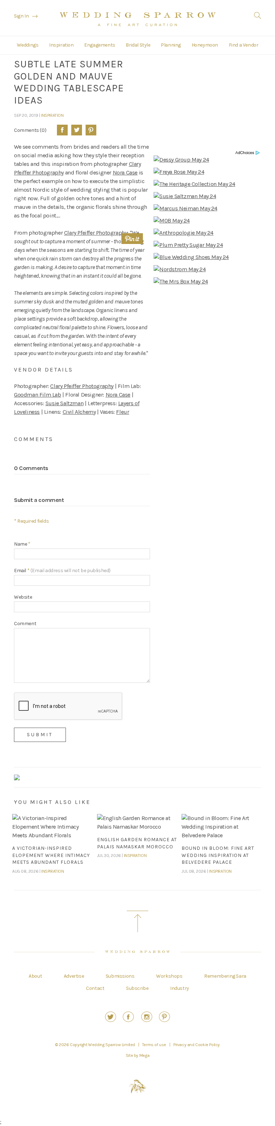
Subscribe (137, 988)
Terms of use (154, 1044)
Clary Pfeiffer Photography (95, 232)
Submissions (120, 976)
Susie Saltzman (64, 403)
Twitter (76, 130)
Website (23, 597)
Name (22, 544)
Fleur (122, 411)
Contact (95, 988)
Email (62, 570)
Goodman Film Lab (37, 394)
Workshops (169, 976)
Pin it (132, 238)
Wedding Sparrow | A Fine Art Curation (138, 19)
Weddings (28, 45)
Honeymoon (205, 45)
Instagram (146, 1016)
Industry (179, 988)
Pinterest (91, 130)
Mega (144, 1055)
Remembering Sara (225, 976)
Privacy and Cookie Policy (196, 1044)
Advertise (74, 976)
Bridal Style (138, 45)
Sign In (21, 16)
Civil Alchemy (79, 411)
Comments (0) (30, 130)
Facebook (62, 130)
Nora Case (125, 172)
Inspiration (61, 45)
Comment (25, 624)
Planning (171, 45)
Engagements (99, 45)
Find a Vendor (244, 45)
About (35, 976)
